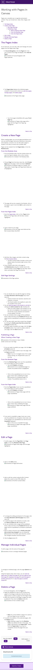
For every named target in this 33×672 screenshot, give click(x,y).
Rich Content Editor (11, 259)
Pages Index (12, 214)
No (5, 641)
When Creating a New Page (18, 30)
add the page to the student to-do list (19, 305)
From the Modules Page (17, 32)
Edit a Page (7, 35)
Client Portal (10, 2)
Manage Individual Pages (10, 37)
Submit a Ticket (16, 666)
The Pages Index (8, 24)
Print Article (8, 647)
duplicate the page (14, 577)
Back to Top (29, 131)
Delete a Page (8, 38)
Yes (15, 638)
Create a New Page (9, 25)
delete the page (13, 575)
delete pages (18, 92)
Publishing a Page (12, 29)
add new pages (27, 91)
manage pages (8, 92)
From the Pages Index (16, 33)
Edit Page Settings (12, 27)
